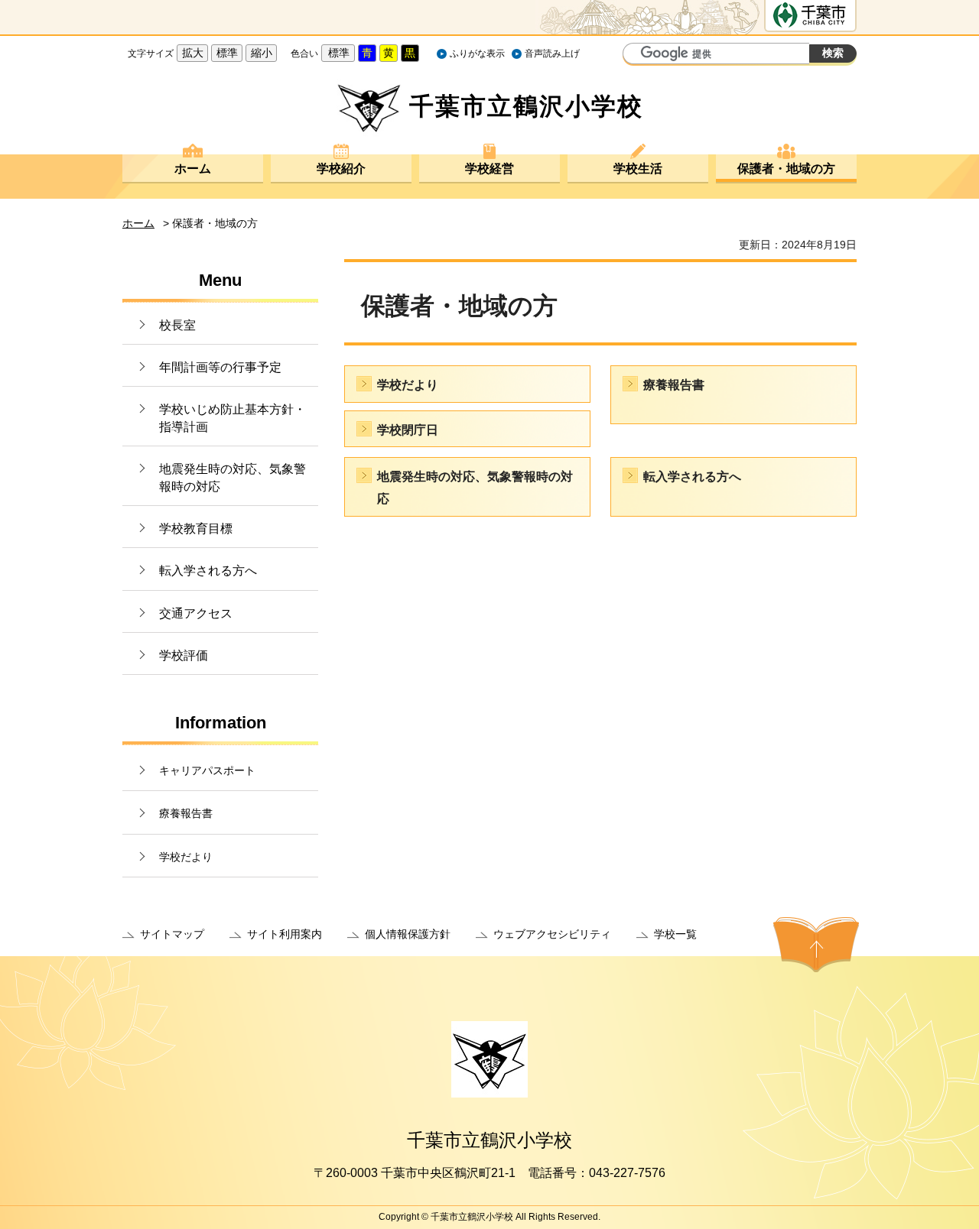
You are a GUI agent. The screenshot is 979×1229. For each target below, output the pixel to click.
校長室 (177, 325)
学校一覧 (675, 934)
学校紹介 (341, 168)
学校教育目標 (196, 528)
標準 (227, 53)
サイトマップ (172, 934)
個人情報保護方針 (407, 934)
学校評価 (183, 655)
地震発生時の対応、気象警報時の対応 (232, 477)
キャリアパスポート (207, 770)
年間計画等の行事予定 (220, 367)
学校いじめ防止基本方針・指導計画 (232, 418)
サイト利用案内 (284, 934)
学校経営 (489, 168)
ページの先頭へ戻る (816, 944)
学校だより (186, 857)
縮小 (261, 53)
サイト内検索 (636, 55)
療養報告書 (186, 813)
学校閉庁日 (407, 429)
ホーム (192, 168)
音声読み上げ (552, 53)
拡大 (192, 53)
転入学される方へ (208, 570)
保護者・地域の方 (786, 168)
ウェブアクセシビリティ (552, 934)
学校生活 (637, 168)
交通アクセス (196, 613)
